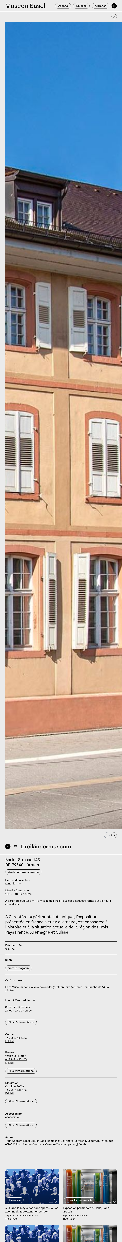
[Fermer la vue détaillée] (114, 16)
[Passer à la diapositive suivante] (114, 835)
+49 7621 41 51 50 (16, 1037)
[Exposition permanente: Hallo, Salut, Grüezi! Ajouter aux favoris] (114, 1201)
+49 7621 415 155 (16, 1059)
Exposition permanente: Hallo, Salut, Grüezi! (86, 1209)
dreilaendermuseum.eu (23, 872)
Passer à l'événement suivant (18, 1168)
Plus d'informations (21, 1022)
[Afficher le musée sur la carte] (15, 846)
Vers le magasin (18, 968)
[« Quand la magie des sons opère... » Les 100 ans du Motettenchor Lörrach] (32, 1186)
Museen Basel (25, 6)
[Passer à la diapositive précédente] (106, 835)
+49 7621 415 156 (16, 1090)
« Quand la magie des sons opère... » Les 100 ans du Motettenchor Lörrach (31, 1209)
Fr (114, 6)
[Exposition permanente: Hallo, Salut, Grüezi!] (90, 1186)
